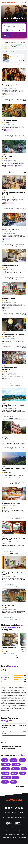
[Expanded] (3, 42)
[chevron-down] (11, 671)
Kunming (5, 773)
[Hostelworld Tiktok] (22, 808)
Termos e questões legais (10, 834)
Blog (4, 817)
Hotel (4, 466)
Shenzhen (16, 764)
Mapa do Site (13, 837)
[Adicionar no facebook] (6, 808)
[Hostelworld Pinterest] (19, 808)
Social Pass (22, 817)
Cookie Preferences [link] (21, 837)
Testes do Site (5, 837)
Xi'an (23, 768)
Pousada (17, 817)
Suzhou (14, 773)
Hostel (4, 83)
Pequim (22, 760)
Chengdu (15, 768)
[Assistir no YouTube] (16, 808)
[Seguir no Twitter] (9, 808)
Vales (23, 834)
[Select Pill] (22, 2)
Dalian (15, 777)
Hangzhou (5, 768)
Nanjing (5, 782)
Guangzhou (6, 777)
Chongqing (6, 764)
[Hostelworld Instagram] (12, 808)
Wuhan (13, 782)
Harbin (22, 773)
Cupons (19, 834)
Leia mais (11, 65)
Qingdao (13, 760)
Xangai (5, 760)
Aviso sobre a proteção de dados (14, 830)
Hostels (8, 817)
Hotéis (12, 817)
